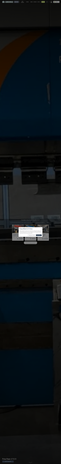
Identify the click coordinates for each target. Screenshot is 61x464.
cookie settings (32, 235)
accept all (39, 235)
